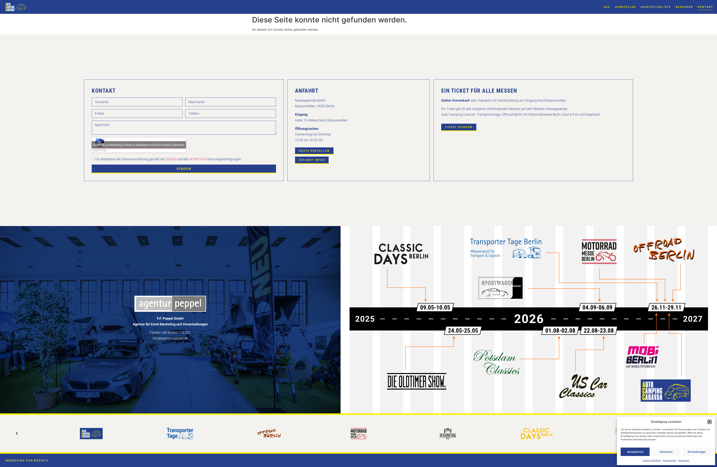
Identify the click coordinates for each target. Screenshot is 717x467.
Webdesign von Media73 (27, 460)
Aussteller (625, 7)
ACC (607, 7)
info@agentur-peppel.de (170, 338)
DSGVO (171, 159)
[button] (709, 422)
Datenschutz (669, 460)
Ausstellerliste (656, 7)
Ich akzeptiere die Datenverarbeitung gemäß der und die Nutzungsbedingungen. (168, 159)
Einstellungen (697, 452)
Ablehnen (666, 452)
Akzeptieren (635, 452)
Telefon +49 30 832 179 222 (169, 332)
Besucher (684, 7)
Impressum (683, 460)
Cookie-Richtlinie (652, 460)
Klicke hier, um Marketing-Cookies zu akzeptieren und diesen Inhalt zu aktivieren (138, 145)
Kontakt (705, 7)
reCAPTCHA (198, 159)
